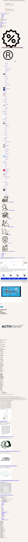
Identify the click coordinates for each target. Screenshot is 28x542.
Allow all (23, 278)
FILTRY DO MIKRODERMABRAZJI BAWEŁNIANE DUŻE (9, 480)
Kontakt (3, 16)
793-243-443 (1, 22)
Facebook (3, 503)
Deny (5, 278)
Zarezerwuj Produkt (2, 360)
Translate (6, 19)
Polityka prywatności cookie (5, 519)
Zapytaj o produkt (2, 482)
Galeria (2, 17)
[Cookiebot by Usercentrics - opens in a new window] (24, 263)
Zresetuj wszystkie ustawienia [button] (3, 537)
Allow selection (14, 278)
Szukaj (1, 23)
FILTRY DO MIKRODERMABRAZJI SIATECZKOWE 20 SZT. (10, 451)
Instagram (3, 504)
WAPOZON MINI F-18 (3, 421)
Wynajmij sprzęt (3, 512)
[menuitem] (15, 38)
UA (2, 507)
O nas (2, 255)
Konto (1, 24)
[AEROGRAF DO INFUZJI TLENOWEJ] (11, 280)
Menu (1, 27)
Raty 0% (3, 15)
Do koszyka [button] (9, 423)
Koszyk (1, 26)
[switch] (11, 275)
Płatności (3, 515)
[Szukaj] (0, 20)
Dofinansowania (4, 14)
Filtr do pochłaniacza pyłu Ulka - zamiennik (6, 436)
